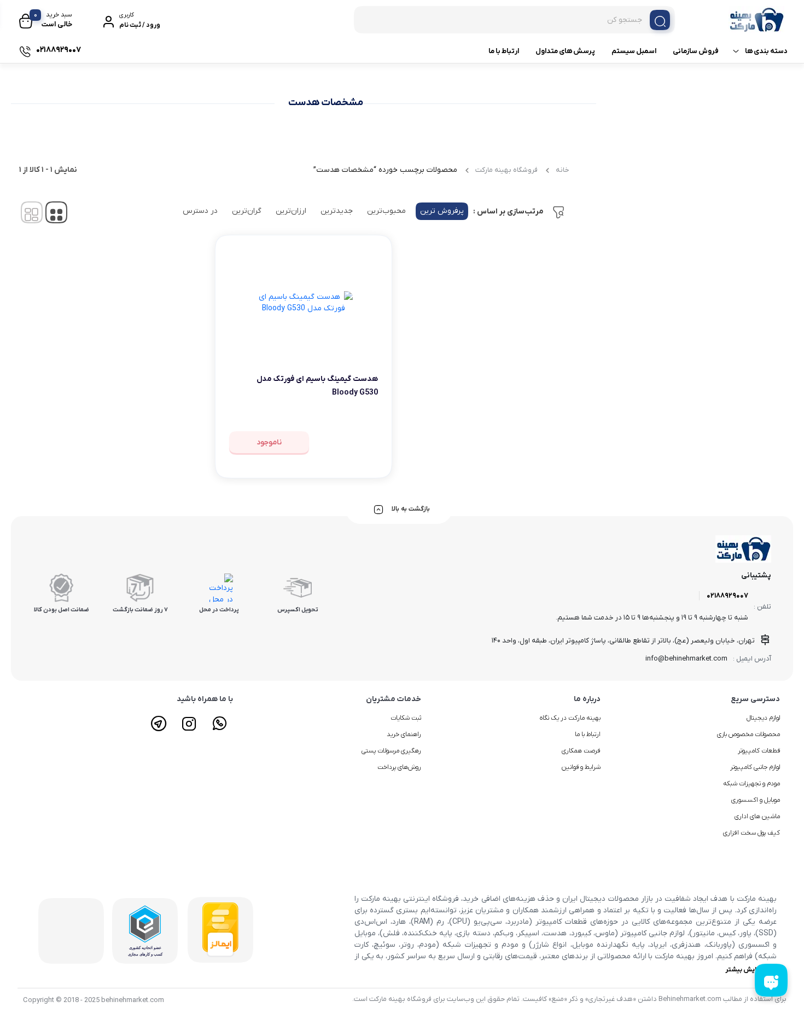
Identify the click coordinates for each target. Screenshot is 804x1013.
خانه (562, 170)
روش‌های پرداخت (399, 767)
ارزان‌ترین (291, 211)
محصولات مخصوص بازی (748, 734)
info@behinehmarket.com (686, 658)
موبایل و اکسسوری (755, 800)
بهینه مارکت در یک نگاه (570, 718)
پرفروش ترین (442, 211)
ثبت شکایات (406, 718)
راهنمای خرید (404, 734)
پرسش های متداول (565, 51)
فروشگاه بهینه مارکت (506, 170)
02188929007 (727, 595)
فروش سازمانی (696, 51)
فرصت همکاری (581, 750)
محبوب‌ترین (386, 211)
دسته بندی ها (766, 51)
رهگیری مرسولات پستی (391, 750)
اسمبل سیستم (633, 51)
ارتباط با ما (503, 51)
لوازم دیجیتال (763, 718)
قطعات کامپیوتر (759, 750)
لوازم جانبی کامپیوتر (755, 767)
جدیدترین (337, 211)
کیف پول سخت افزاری (751, 833)
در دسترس (200, 211)
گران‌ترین (246, 211)
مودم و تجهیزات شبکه (751, 783)
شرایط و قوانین (581, 767)
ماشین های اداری (757, 816)
